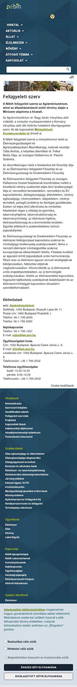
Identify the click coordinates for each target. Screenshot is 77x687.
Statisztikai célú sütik (21, 641)
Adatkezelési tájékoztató (19, 428)
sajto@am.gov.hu (24, 335)
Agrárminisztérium (22, 305)
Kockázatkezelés (14, 487)
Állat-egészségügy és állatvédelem (24, 453)
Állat (7, 529)
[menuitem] (38, 25)
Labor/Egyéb (12, 537)
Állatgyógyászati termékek (20, 462)
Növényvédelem (14, 495)
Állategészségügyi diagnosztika (23, 458)
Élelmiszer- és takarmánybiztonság (25, 470)
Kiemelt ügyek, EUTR (17, 482)
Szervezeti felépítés (16, 407)
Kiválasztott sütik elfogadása (38, 676)
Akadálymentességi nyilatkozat (22, 432)
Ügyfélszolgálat (14, 570)
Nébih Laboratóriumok (17, 558)
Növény (9, 533)
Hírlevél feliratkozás (16, 583)
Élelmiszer (11, 524)
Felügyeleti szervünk (16, 416)
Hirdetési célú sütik (20, 649)
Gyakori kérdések (16, 595)
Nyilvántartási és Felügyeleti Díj (23, 499)
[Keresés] (68, 70)
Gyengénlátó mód (54, 16)
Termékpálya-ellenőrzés (18, 507)
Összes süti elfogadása (38, 667)
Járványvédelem (14, 478)
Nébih (19, 6)
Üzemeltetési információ (19, 436)
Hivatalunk (12, 398)
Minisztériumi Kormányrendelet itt (28, 131)
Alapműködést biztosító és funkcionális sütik (38, 657)
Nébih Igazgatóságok (17, 554)
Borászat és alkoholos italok (21, 466)
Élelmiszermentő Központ (19, 579)
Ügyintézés (12, 519)
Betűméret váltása (71, 77)
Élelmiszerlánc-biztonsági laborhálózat (26, 474)
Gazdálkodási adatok (17, 412)
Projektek (10, 420)
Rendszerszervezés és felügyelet (24, 503)
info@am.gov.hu (23, 349)
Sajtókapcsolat (13, 566)
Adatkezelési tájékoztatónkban (24, 609)
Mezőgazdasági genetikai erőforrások (26, 491)
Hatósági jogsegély (16, 575)
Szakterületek (14, 448)
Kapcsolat (11, 549)
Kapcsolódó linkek (15, 424)
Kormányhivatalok (15, 562)
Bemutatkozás (13, 403)
